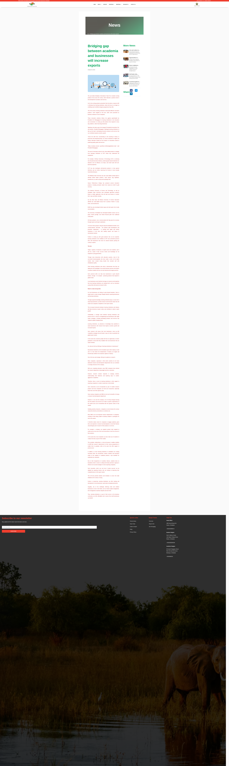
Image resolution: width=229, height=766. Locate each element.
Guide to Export (133, 526)
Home (88, 33)
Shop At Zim (151, 523)
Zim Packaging (152, 526)
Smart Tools (132, 523)
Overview (151, 521)
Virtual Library (133, 521)
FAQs (131, 529)
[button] (131, 90)
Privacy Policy (133, 532)
